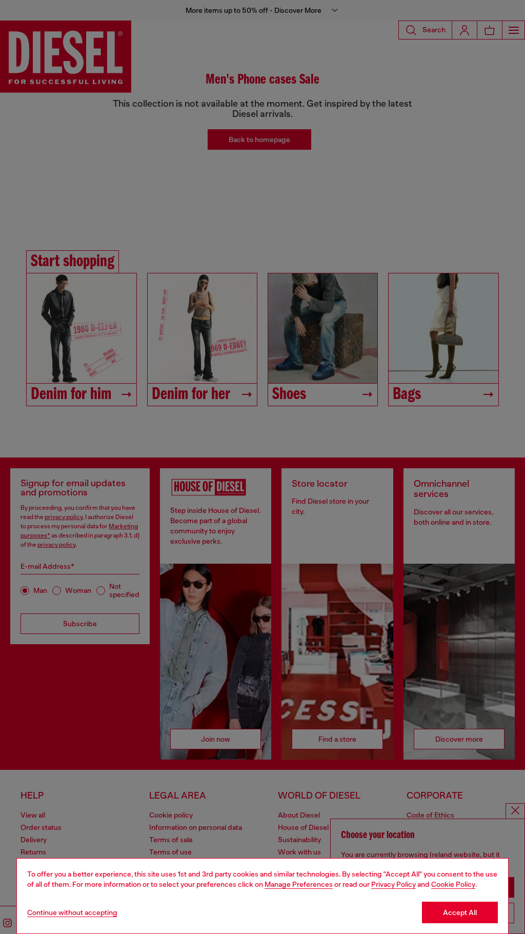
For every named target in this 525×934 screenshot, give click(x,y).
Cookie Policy (453, 884)
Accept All (460, 912)
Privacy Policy (393, 884)
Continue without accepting (72, 912)
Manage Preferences (299, 884)
